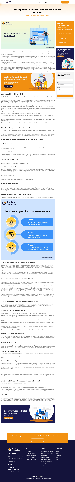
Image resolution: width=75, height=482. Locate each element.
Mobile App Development (46, 469)
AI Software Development (31, 453)
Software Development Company (19, 364)
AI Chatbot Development (30, 457)
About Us (21, 2)
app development (50, 398)
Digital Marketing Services (46, 459)
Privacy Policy (11, 467)
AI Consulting (28, 451)
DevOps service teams (39, 170)
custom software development (32, 101)
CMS (57, 457)
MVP (44, 363)
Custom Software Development (47, 451)
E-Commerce (58, 455)
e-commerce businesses (15, 319)
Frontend (57, 451)
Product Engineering (45, 457)
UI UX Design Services (45, 467)
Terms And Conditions (13, 469)
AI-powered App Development (31, 459)
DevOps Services (44, 455)
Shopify (22, 304)
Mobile (57, 453)
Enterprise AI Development (31, 455)
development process (18, 386)
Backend (57, 459)
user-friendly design (33, 353)
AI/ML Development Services (46, 461)
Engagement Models (48, 2)
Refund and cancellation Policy (15, 472)
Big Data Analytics (44, 471)
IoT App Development (45, 465)
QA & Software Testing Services (47, 453)
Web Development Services (46, 463)
